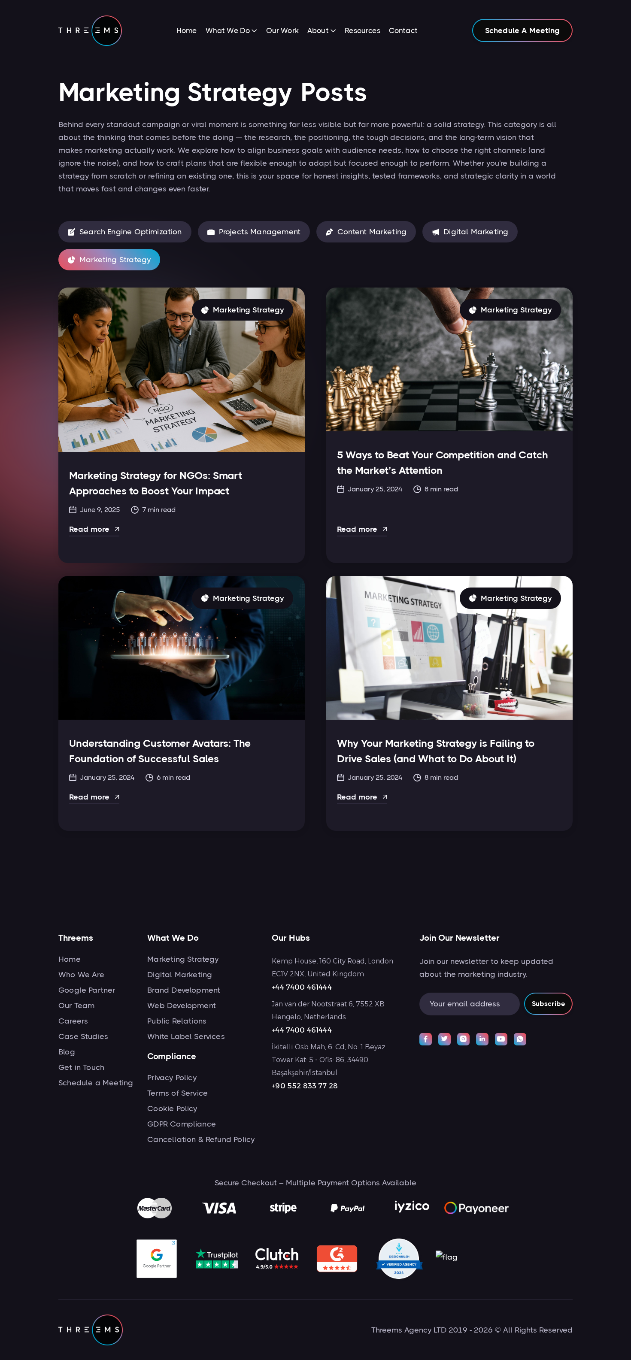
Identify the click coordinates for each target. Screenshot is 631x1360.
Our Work (282, 30)
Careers (73, 1021)
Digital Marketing (179, 974)
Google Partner (86, 990)
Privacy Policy (172, 1077)
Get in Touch (81, 1067)
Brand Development (183, 990)
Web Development (181, 1005)
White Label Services (186, 1036)
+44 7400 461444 (301, 987)
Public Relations (176, 1021)
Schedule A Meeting (522, 30)
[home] (90, 30)
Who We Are (81, 974)
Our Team (76, 1005)
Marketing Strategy (182, 959)
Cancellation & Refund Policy (201, 1139)
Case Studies (83, 1036)
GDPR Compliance (181, 1124)
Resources (362, 30)
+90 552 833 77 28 (305, 1086)
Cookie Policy (172, 1108)
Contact (403, 30)
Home (186, 30)
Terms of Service (177, 1093)
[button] (232, 31)
